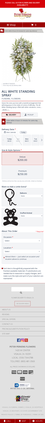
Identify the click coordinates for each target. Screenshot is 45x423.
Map (23, 421)
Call (8, 421)
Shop (13, 25)
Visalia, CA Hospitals (34, 407)
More (5, 110)
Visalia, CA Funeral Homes (13, 407)
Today (23, 132)
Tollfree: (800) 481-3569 (22, 361)
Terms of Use (38, 414)
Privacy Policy (7, 414)
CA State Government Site (31, 411)
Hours (39, 421)
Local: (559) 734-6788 (22, 357)
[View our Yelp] (26, 341)
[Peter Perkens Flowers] (22, 19)
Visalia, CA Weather (11, 411)
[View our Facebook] (18, 341)
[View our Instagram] (22, 341)
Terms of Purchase (23, 414)
